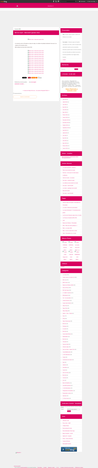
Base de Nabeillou (66, 382)
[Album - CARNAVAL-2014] (71, 247)
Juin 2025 (65, 135)
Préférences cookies (79, 467)
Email (62, 409)
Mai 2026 (65, 107)
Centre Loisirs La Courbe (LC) (68, 277)
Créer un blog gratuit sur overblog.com (69, 449)
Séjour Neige (65, 310)
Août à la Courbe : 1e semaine (68, 177)
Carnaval (64, 377)
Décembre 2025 (66, 120)
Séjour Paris (65, 308)
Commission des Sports (67, 359)
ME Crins (64, 279)
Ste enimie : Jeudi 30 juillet (68, 185)
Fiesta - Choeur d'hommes (68, 438)
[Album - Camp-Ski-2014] (71, 257)
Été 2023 (64, 375)
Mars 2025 (65, 143)
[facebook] (54, 1)
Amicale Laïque (66, 346)
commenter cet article (19, 83)
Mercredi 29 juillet (66, 190)
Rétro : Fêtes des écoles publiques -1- (70, 225)
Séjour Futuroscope (66, 321)
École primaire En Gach (67, 428)
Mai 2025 (65, 138)
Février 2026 (65, 114)
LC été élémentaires (67, 388)
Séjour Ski (65, 305)
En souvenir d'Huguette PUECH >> (43, 90)
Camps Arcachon (66, 300)
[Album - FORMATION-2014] (77, 257)
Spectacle (65, 395)
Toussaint (64, 341)
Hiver (64, 315)
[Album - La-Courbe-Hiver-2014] (77, 247)
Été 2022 (64, 339)
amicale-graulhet (17, 466)
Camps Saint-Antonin (67, 303)
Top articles (40, 467)
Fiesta (64, 318)
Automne (64, 364)
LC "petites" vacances (67, 292)
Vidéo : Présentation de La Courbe (69, 233)
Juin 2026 (65, 104)
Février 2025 (65, 145)
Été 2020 (64, 331)
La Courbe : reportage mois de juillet (70, 188)
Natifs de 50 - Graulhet (67, 436)
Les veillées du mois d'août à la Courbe (70, 182)
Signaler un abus (51, 467)
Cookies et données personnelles (67, 467)
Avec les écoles (66, 372)
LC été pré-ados (66, 398)
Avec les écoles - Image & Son (68, 349)
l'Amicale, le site (66, 420)
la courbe (64, 328)
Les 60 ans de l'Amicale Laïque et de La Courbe (72, 215)
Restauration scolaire (67, 393)
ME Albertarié (65, 295)
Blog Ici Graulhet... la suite (68, 433)
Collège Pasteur (66, 425)
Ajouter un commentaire (25, 96)
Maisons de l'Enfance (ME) (68, 285)
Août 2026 (65, 99)
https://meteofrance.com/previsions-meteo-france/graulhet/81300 (70, 157)
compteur (62, 266)
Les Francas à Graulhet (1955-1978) (70, 217)
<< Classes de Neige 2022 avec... (29, 90)
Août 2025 (65, 130)
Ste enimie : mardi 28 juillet (68, 193)
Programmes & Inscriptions (68, 390)
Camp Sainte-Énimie (67, 334)
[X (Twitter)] (56, 1)
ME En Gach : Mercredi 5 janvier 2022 (27, 33)
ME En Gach (33, 82)
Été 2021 (64, 323)
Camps (64, 357)
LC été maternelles (66, 354)
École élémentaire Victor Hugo (69, 430)
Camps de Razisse (66, 441)
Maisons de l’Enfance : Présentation (70, 222)
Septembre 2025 (66, 127)
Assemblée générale (67, 385)
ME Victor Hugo (66, 290)
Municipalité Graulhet (67, 443)
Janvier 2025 (65, 148)
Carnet (64, 370)
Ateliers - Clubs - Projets (67, 313)
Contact (64, 59)
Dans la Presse (66, 287)
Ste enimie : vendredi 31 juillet (68, 180)
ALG (63, 380)
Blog (63, 34)
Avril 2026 (65, 109)
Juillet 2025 (65, 132)
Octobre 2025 (65, 125)
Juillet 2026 (65, 102)
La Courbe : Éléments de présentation (70, 207)
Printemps (65, 326)
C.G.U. (57, 467)
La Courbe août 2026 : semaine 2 (69, 167)
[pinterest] (58, 1)
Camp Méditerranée (66, 352)
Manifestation (65, 336)
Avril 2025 (65, 140)
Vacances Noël (66, 344)
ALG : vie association (67, 297)
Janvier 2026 (65, 117)
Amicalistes (65, 367)
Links (64, 220)
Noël (63, 362)
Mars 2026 (65, 112)
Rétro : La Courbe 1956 (67, 228)
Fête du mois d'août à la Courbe (69, 170)
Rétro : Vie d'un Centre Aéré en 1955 (70, 230)
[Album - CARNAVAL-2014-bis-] (65, 247)
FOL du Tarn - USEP (67, 423)
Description (65, 42)
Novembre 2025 (66, 122)
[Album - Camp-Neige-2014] (65, 257)
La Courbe (65, 274)
